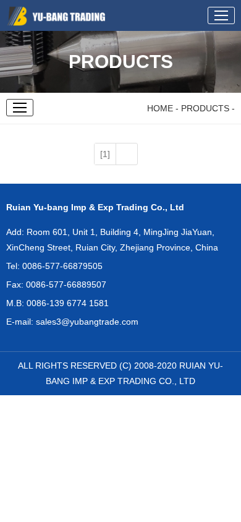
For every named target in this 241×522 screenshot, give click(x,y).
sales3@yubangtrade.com (87, 322)
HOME (159, 108)
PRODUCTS (205, 108)
